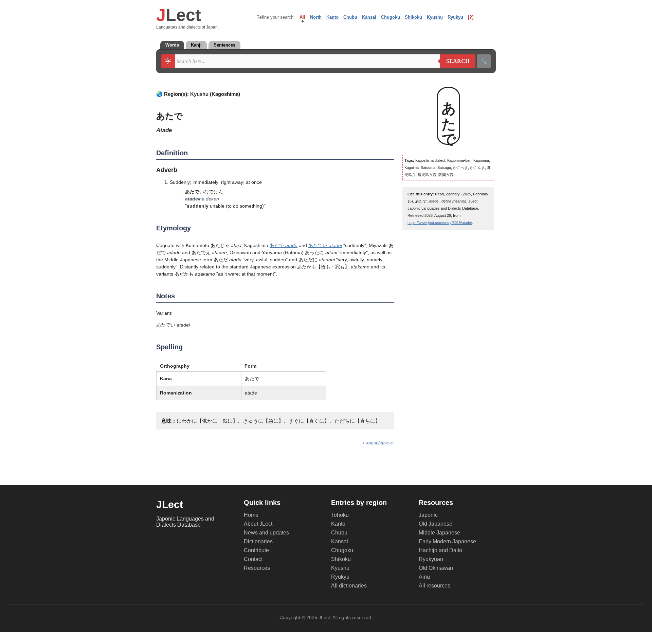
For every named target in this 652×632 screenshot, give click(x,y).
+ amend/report (378, 442)
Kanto (332, 17)
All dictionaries (349, 586)
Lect (178, 14)
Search (454, 61)
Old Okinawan (436, 568)
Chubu (350, 17)
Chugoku (390, 17)
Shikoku (413, 17)
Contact (253, 559)
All (302, 17)
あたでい (325, 245)
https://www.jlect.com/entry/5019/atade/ (440, 223)
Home (251, 515)
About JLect (258, 524)
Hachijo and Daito (440, 550)
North (316, 17)
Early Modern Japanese (447, 541)
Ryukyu (455, 17)
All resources (434, 586)
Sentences (224, 45)
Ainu (424, 577)
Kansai (369, 17)
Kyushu (435, 17)
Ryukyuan (431, 559)
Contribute (256, 550)
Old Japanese (435, 524)
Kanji (196, 45)
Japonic (428, 515)
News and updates (266, 533)
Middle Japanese (439, 533)
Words (172, 45)
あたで (283, 245)
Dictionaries (258, 541)
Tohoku (340, 515)
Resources (257, 568)
